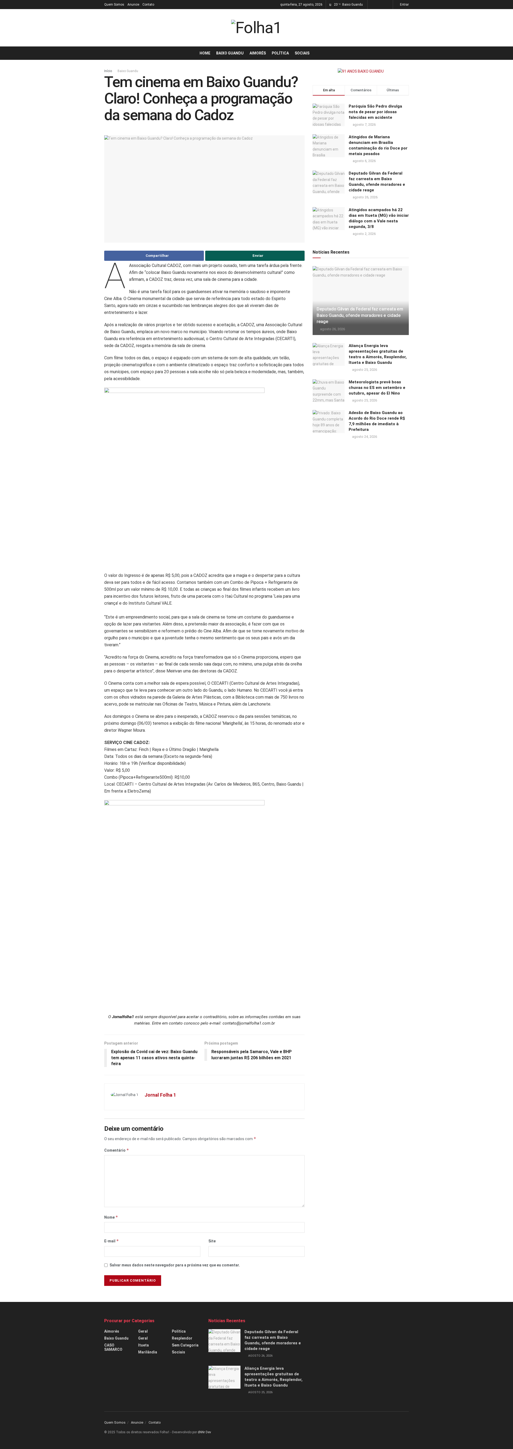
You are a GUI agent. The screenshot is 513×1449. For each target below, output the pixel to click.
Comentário (116, 1150)
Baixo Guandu (230, 53)
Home (205, 53)
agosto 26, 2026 (332, 329)
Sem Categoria (185, 1345)
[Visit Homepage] (256, 28)
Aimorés (258, 53)
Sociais (302, 53)
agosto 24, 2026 (364, 437)
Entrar (404, 4)
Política (280, 53)
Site (212, 1241)
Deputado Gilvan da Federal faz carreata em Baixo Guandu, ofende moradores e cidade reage (360, 315)
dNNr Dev (204, 1432)
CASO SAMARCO (113, 1347)
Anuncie (133, 4)
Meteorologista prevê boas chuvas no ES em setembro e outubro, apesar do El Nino (377, 388)
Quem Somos (114, 4)
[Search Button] (407, 53)
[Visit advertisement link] (361, 71)
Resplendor (182, 1338)
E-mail (111, 1240)
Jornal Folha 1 (160, 1095)
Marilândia (147, 1352)
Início (108, 71)
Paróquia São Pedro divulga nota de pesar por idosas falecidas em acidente (375, 112)
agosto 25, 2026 (364, 370)
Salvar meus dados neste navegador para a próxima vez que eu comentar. (175, 1265)
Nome (111, 1217)
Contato (148, 4)
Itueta (143, 1345)
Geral (143, 1331)
